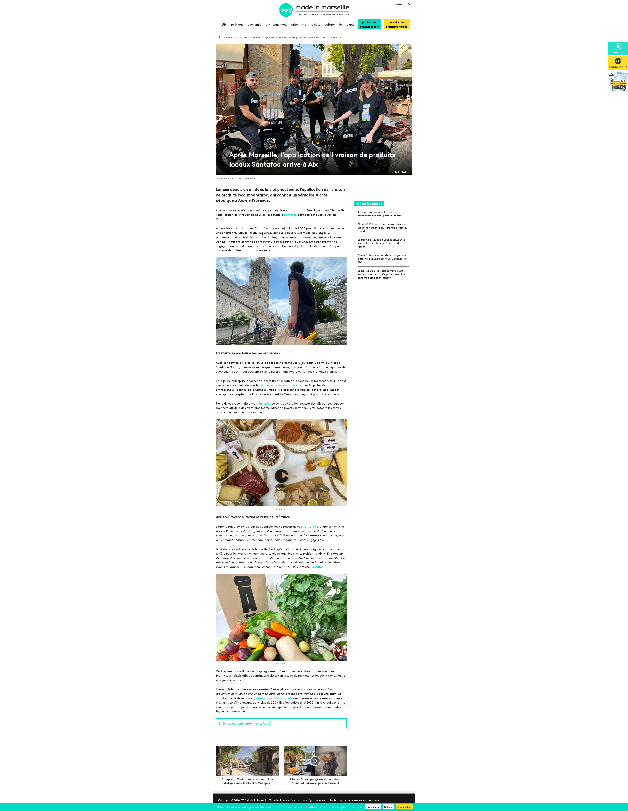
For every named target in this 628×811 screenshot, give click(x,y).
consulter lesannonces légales (396, 24)
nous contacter (328, 800)
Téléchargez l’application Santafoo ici (245, 723)
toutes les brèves (369, 203)
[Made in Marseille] (314, 10)
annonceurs (371, 800)
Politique (237, 24)
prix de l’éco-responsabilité (278, 385)
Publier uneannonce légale (369, 24)
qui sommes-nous (351, 800)
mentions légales (306, 800)
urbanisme (298, 24)
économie (254, 24)
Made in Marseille (257, 800)
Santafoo (290, 214)
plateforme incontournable (273, 698)
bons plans (346, 24)
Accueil (225, 37)
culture (330, 24)
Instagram (298, 210)
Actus (236, 37)
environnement (276, 24)
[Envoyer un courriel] (235, 178)
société (315, 24)
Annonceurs (226, 178)
